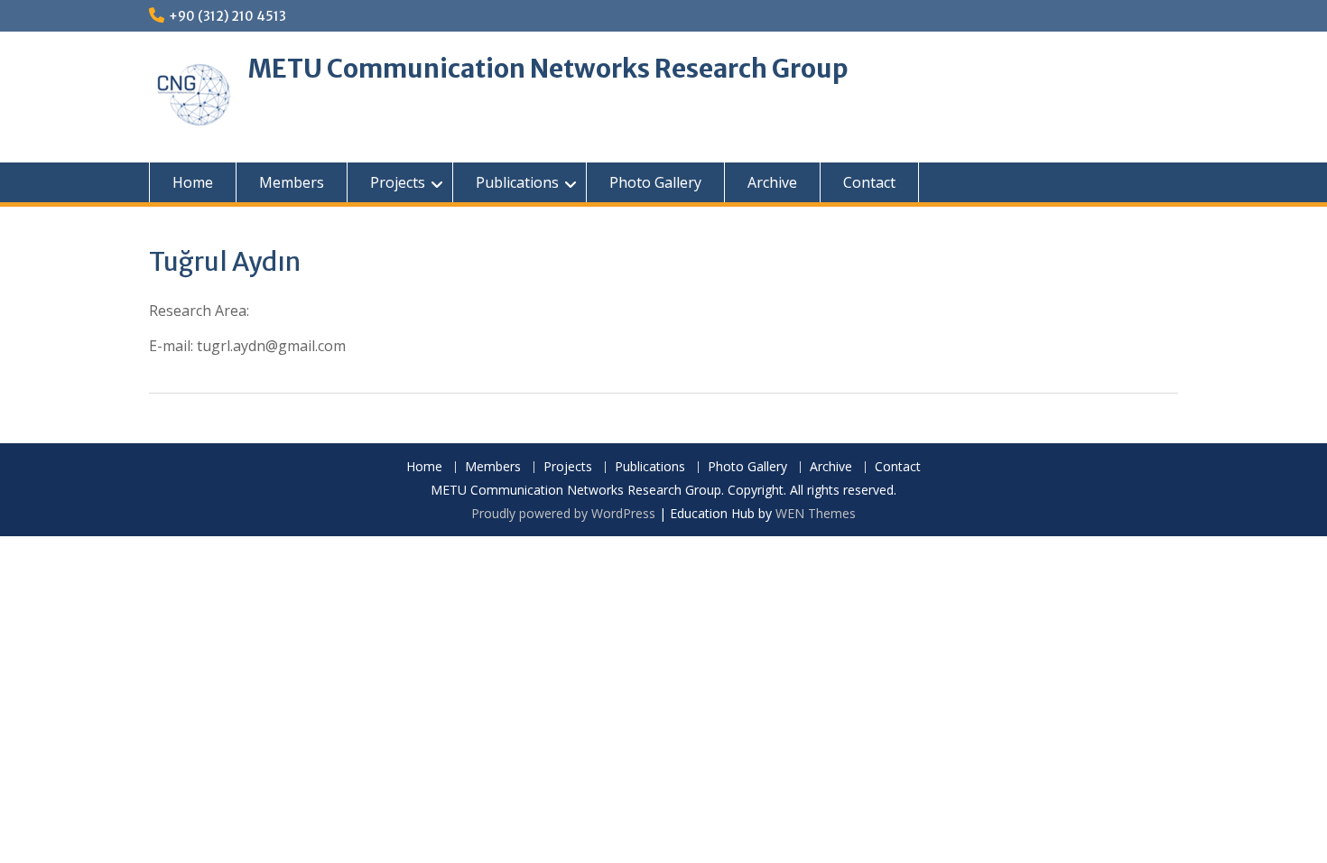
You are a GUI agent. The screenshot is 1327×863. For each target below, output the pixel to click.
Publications (517, 182)
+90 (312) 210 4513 (227, 16)
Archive (772, 182)
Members (291, 182)
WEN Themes (815, 513)
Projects (397, 182)
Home (192, 182)
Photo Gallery (655, 182)
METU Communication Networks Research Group (548, 68)
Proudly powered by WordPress (563, 513)
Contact (869, 182)
